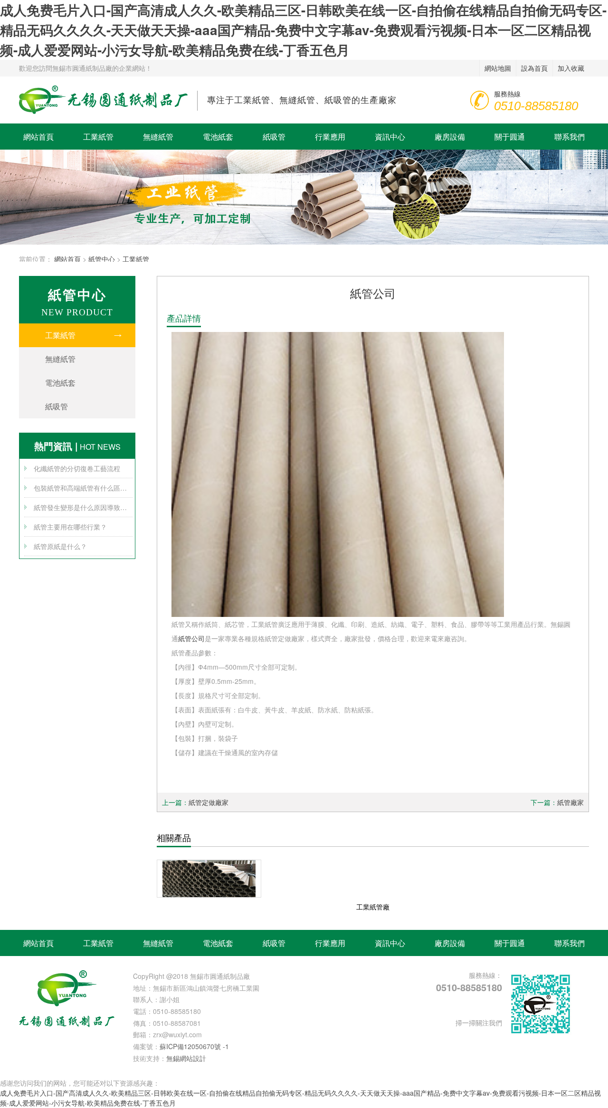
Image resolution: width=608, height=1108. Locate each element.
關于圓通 (509, 136)
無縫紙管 (158, 136)
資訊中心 (390, 136)
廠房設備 (450, 136)
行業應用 (330, 136)
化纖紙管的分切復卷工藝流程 (77, 468)
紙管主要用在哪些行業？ (70, 526)
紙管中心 (101, 259)
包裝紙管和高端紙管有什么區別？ (83, 487)
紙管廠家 (570, 802)
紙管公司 (191, 638)
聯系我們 (569, 136)
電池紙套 (218, 136)
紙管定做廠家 (208, 802)
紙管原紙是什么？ (60, 546)
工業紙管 (98, 136)
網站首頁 (38, 136)
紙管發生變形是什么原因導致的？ (83, 507)
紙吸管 (274, 136)
